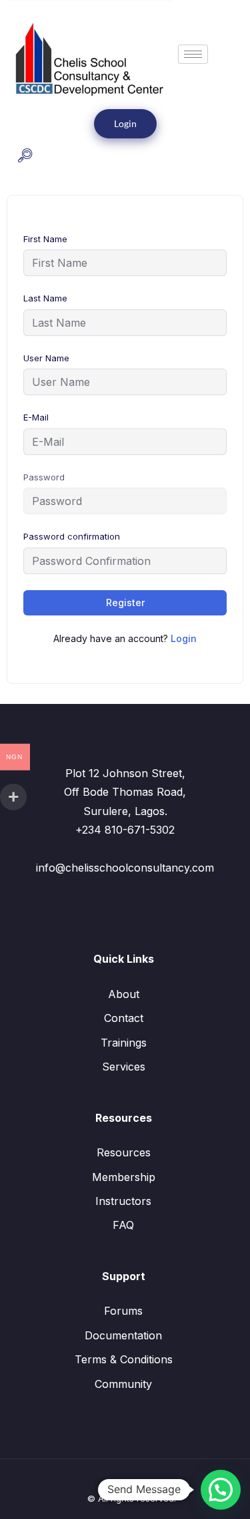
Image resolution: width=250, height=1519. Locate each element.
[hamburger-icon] (193, 54)
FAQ (123, 1225)
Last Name (45, 298)
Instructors (123, 1201)
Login (125, 123)
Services (123, 1066)
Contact (123, 1018)
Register (125, 602)
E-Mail (36, 417)
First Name (45, 239)
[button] (25, 156)
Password (44, 477)
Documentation (123, 1335)
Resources (124, 1152)
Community (123, 1384)
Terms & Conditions (124, 1359)
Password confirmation (71, 536)
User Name (46, 358)
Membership (123, 1177)
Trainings (124, 1042)
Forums (123, 1310)
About (123, 994)
